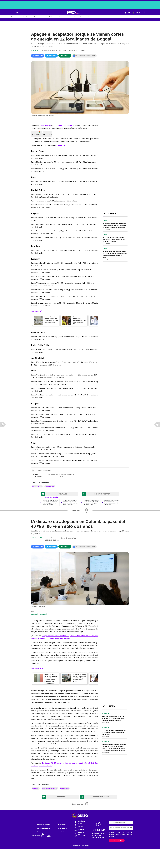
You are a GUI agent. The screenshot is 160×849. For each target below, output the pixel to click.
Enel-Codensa (45, 125)
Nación (13, 17)
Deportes (37, 17)
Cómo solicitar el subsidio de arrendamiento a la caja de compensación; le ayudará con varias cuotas (91, 502)
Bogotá (25, 17)
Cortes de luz (37, 486)
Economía (72, 17)
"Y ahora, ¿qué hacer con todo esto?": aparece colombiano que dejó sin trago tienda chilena (79, 320)
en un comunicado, (65, 125)
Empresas (35, 788)
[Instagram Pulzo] (140, 13)
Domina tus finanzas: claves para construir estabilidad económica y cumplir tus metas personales (50, 502)
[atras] (92, 321)
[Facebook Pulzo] (125, 13)
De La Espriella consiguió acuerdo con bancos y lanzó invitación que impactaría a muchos (114, 239)
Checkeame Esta (84, 17)
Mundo (61, 17)
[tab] (59, 494)
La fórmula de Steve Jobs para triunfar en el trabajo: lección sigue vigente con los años (114, 732)
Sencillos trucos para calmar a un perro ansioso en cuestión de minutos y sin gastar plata (112, 502)
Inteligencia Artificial (50, 788)
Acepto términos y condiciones (119, 832)
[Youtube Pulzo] (137, 13)
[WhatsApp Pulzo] (144, 13)
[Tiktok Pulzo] (133, 13)
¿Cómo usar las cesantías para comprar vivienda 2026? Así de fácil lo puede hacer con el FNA (70, 502)
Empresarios (64, 788)
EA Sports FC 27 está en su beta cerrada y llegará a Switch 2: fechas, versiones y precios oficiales (79, 678)
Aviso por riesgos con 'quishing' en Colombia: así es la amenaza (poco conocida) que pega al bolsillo (113, 718)
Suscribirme (117, 840)
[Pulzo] (73, 12)
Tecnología (49, 17)
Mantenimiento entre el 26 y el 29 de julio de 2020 (61, 476)
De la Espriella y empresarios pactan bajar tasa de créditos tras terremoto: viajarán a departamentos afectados (114, 225)
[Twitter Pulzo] (129, 13)
